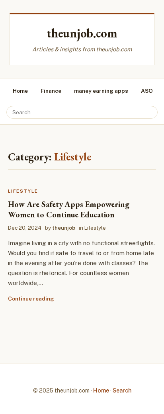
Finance (51, 91)
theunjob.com (82, 33)
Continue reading (31, 298)
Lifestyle (23, 191)
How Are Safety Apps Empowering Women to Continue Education (68, 209)
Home (20, 91)
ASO (147, 91)
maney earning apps (101, 91)
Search (122, 390)
